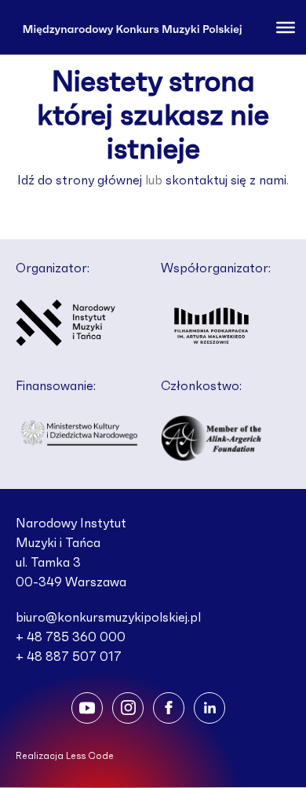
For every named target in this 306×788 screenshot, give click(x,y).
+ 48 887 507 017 (69, 657)
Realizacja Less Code (65, 756)
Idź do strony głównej (79, 180)
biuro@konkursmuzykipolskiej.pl (108, 617)
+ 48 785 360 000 (71, 637)
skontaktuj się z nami (226, 180)
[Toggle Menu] (285, 26)
